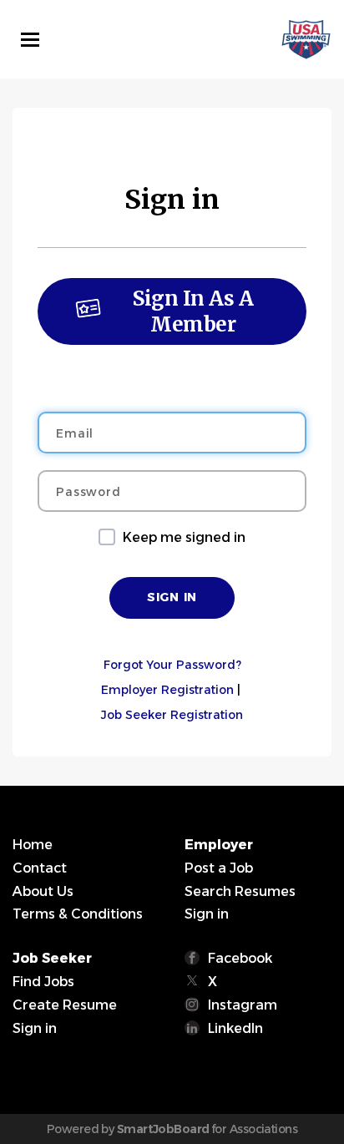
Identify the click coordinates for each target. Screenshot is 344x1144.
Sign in (207, 914)
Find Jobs (43, 982)
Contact (40, 868)
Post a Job (219, 868)
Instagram (242, 1005)
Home (33, 845)
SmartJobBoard (163, 1128)
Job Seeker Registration (172, 714)
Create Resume (65, 1005)
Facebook (240, 958)
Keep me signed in (184, 537)
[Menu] (30, 40)
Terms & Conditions (78, 914)
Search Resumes (240, 891)
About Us (43, 891)
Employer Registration (167, 689)
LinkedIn (235, 1028)
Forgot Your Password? (172, 664)
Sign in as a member (193, 311)
